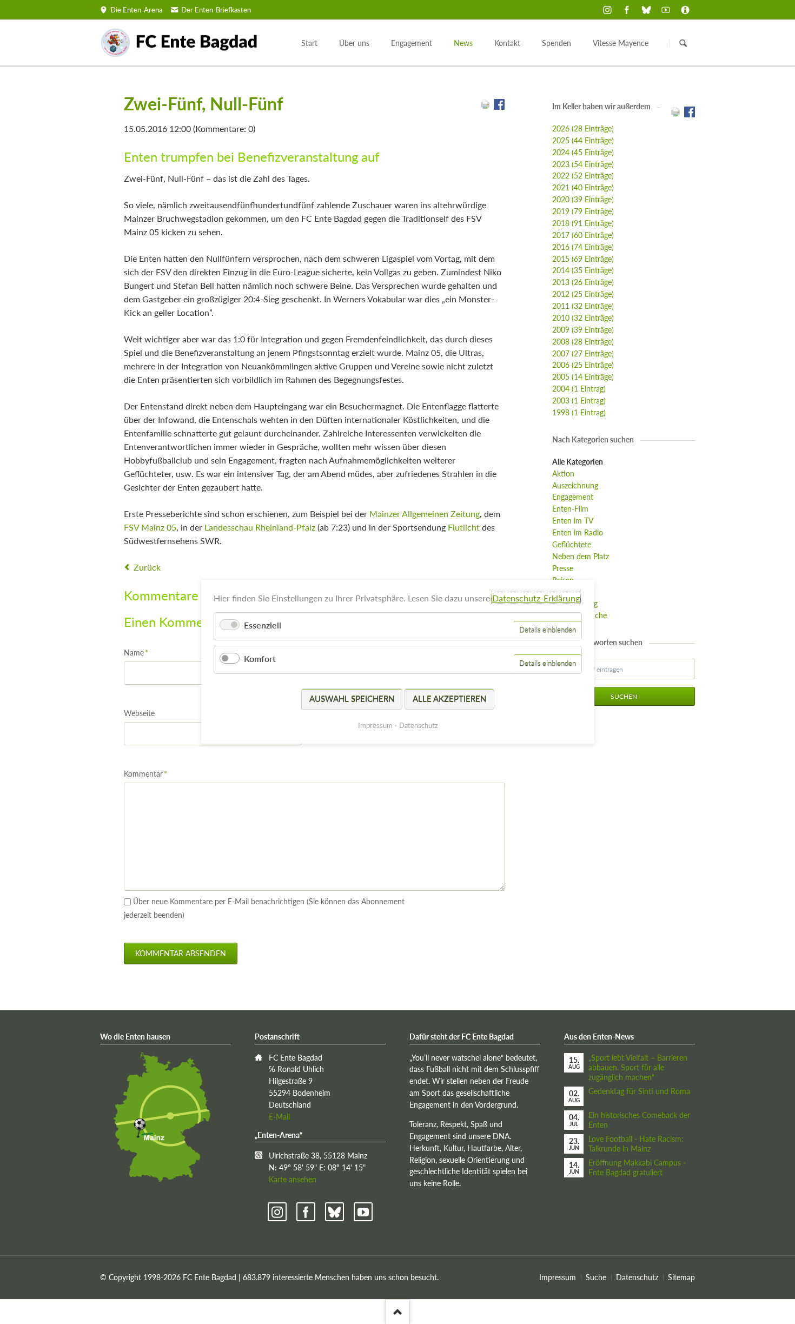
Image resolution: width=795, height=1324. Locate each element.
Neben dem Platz (580, 556)
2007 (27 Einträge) (583, 353)
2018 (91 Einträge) (583, 223)
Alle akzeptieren (449, 699)
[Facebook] (627, 9)
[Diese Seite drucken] (485, 106)
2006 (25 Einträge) (583, 364)
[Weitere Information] (685, 9)
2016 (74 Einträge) (583, 246)
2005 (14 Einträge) (583, 376)
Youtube (363, 1211)
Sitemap (681, 1277)
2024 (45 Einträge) (583, 152)
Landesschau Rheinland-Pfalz (259, 527)
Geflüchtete (571, 544)
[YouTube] (665, 9)
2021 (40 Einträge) (583, 187)
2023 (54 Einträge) (583, 164)
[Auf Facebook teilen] (499, 106)
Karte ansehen (292, 1179)
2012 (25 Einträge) (583, 294)
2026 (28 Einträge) (583, 128)
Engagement (572, 496)
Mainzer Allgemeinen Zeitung (424, 513)
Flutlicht (464, 527)
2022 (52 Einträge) (583, 175)
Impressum (557, 1277)
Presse (562, 568)
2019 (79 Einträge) (583, 211)
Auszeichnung (575, 485)
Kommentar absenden (180, 953)
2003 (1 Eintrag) (579, 400)
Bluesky (334, 1211)
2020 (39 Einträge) (583, 199)
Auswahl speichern (351, 699)
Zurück (147, 567)
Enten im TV (572, 520)
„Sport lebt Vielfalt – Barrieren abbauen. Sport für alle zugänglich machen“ (637, 1067)
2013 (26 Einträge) (583, 282)
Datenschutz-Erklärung (536, 598)
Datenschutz (637, 1277)
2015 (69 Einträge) (583, 258)
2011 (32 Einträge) (583, 305)
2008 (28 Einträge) (583, 341)
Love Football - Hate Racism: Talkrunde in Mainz (636, 1143)
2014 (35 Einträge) (583, 270)
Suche (596, 1277)
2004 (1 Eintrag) (579, 388)
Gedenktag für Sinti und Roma (639, 1091)
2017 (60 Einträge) (583, 235)
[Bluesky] (646, 9)
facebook (305, 1211)
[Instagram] (607, 9)
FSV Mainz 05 (150, 527)
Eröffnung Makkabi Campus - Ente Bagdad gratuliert (637, 1167)
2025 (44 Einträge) (583, 140)
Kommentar (145, 773)
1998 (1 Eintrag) (579, 412)
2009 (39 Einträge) (583, 329)
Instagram (277, 1211)
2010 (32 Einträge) (583, 317)
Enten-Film (570, 508)
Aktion (563, 473)
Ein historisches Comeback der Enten (639, 1119)
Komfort (260, 659)
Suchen (683, 43)
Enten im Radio (577, 532)
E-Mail (279, 1116)
